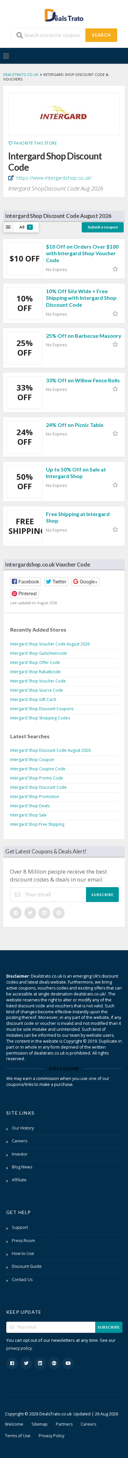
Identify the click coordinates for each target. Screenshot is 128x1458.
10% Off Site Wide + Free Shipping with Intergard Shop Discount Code (81, 298)
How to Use (23, 1253)
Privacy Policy (51, 1436)
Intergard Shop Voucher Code (38, 681)
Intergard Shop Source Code (36, 690)
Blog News (22, 1167)
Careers (19, 1141)
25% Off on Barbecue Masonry (83, 335)
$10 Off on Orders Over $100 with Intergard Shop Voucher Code (82, 253)
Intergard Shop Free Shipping (37, 824)
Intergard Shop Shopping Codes (40, 718)
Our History (23, 1128)
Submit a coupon (103, 227)
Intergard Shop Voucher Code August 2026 (50, 644)
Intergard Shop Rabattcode (35, 672)
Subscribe (103, 894)
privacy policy (19, 1348)
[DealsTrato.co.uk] (64, 14)
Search (101, 35)
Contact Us (22, 1279)
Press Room (23, 1240)
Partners (64, 1424)
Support (20, 1227)
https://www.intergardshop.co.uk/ (53, 177)
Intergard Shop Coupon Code (37, 769)
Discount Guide (27, 1266)
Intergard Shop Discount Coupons (42, 709)
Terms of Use (18, 1436)
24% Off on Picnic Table (74, 425)
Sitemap (40, 1424)
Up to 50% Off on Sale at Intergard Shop (76, 472)
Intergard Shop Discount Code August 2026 (50, 750)
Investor (20, 1154)
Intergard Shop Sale (28, 815)
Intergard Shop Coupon (32, 759)
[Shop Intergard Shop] (64, 113)
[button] (25, 581)
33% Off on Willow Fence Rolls (83, 380)
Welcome (14, 1424)
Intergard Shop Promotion (34, 796)
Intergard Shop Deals (30, 806)
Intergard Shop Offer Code (35, 662)
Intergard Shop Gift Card (33, 699)
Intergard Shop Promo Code (36, 778)
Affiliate (19, 1180)
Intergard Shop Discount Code (38, 787)
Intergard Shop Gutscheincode (38, 653)
